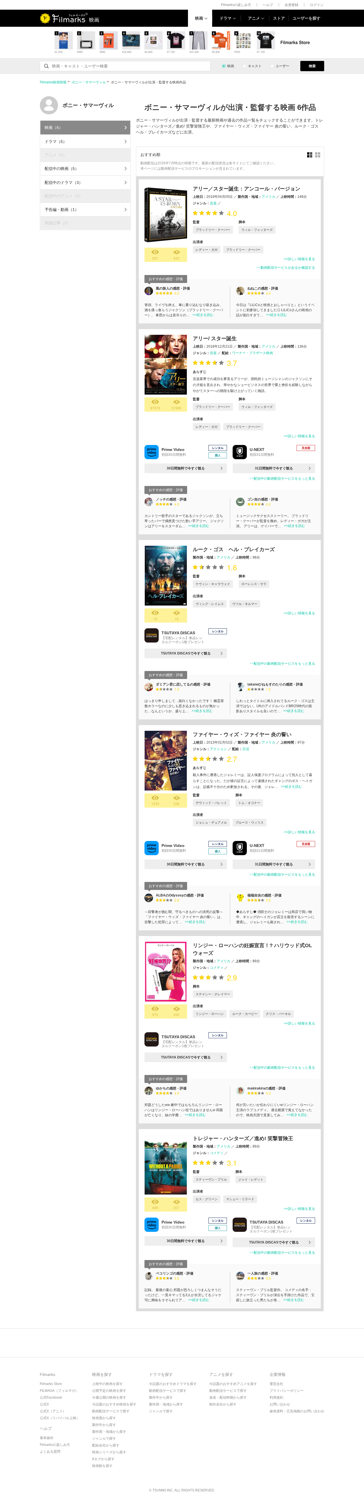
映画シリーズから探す (109, 1452)
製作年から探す (104, 1425)
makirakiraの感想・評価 (266, 1088)
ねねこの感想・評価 (262, 288)
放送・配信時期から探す (228, 1398)
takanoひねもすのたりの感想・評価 (275, 684)
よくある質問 (50, 1452)
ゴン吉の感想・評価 (262, 499)
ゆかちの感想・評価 (171, 1088)
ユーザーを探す (306, 18)
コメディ (217, 968)
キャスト (255, 66)
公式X (44, 1404)
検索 (312, 66)
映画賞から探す (104, 1418)
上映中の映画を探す (107, 1384)
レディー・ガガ (207, 249)
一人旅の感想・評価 (262, 1273)
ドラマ (225, 18)
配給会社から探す (105, 1445)
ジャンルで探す (104, 1439)
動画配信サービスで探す (111, 1411)
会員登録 (291, 5)
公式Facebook (51, 1398)
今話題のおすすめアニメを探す (233, 1384)
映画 (199, 18)
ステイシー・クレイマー (213, 994)
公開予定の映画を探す (109, 1391)
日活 (245, 749)
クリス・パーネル (278, 1013)
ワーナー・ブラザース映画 (252, 353)
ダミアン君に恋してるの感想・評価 (183, 684)
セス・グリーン (207, 1199)
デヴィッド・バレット (211, 803)
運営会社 (276, 1384)
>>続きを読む (203, 315)
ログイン (317, 5)
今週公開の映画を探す (109, 1398)
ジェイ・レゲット (250, 1179)
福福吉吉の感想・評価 (264, 895)
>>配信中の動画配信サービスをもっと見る (282, 479)
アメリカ (268, 197)
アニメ (254, 18)
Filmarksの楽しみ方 (236, 5)
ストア (279, 18)
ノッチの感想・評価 (171, 499)
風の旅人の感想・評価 (173, 288)
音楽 (213, 203)
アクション (218, 749)
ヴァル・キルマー (244, 604)
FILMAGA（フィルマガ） (59, 1391)
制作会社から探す (223, 1404)
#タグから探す (103, 1459)
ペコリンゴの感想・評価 (174, 1273)
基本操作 (46, 1438)
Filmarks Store (51, 1384)
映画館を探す (102, 1466)
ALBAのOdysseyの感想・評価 (180, 895)
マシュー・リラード (240, 1199)
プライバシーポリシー (287, 1391)
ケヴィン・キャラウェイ (213, 584)
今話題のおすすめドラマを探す (173, 1384)
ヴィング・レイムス (210, 604)
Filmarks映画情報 (53, 82)
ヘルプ (268, 5)
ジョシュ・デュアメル (211, 822)
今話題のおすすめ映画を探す (114, 1404)
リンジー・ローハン (210, 1013)
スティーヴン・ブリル (211, 1179)
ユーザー (282, 66)
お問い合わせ (280, 1404)
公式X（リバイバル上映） (60, 1418)
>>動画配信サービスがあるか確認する (286, 268)
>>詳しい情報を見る (299, 259)
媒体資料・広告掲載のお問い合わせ (297, 1411)
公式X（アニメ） (53, 1411)
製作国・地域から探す (109, 1432)
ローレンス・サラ (253, 584)
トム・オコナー (249, 803)
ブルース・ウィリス (249, 822)
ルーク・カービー (244, 1013)
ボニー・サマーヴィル (89, 82)
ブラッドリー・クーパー (213, 229)
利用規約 (276, 1398)
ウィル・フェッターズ (257, 229)
